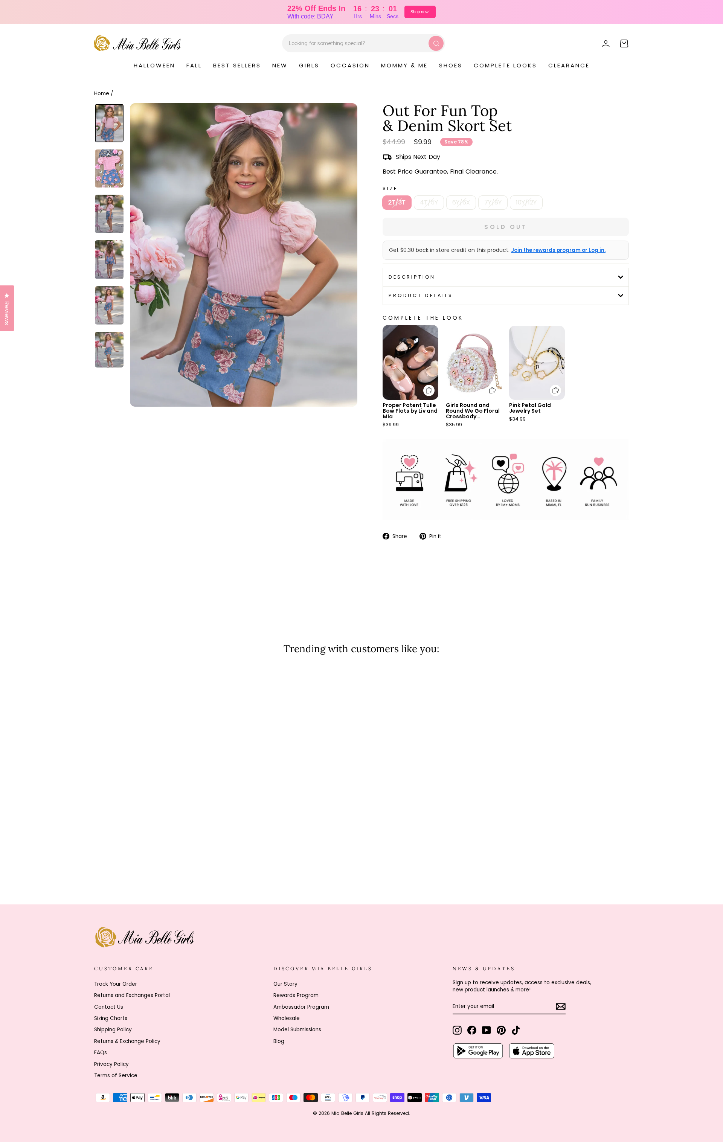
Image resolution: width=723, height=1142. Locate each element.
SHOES (450, 65)
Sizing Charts (110, 1018)
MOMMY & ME (404, 65)
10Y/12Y (526, 202)
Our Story (285, 984)
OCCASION (350, 65)
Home (101, 93)
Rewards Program (296, 995)
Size (390, 188)
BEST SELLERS (237, 65)
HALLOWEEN (154, 65)
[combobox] (363, 43)
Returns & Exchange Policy (127, 1041)
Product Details (421, 295)
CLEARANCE (569, 65)
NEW (280, 65)
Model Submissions (297, 1029)
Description (412, 277)
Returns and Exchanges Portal (132, 995)
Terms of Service (115, 1075)
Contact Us (108, 1007)
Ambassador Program (301, 1007)
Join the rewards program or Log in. (558, 250)
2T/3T (397, 202)
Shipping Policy (113, 1029)
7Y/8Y (493, 202)
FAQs (100, 1052)
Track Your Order (115, 984)
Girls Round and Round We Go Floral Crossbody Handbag (473, 413)
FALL (194, 65)
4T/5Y (429, 202)
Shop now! (420, 11)
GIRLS (309, 65)
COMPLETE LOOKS (505, 65)
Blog (278, 1041)
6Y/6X (461, 202)
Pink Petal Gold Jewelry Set (530, 408)
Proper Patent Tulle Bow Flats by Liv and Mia (410, 410)
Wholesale (286, 1018)
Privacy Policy (111, 1064)
